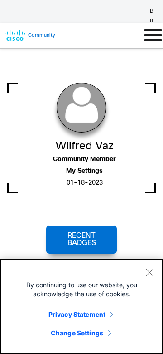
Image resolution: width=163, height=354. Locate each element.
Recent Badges (81, 239)
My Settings (84, 171)
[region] (81, 306)
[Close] (149, 272)
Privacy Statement (76, 314)
